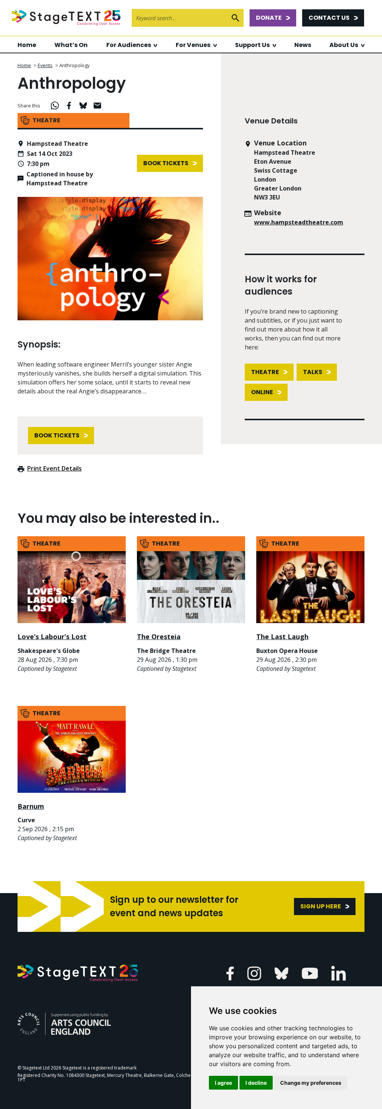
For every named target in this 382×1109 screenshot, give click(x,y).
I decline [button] (256, 1083)
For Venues (193, 45)
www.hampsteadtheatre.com (298, 222)
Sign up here (320, 906)
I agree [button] (223, 1083)
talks (312, 372)
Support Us (252, 45)
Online (262, 392)
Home (27, 45)
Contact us (329, 17)
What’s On (71, 45)
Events (45, 65)
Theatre (265, 372)
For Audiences (128, 45)
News (302, 45)
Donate (269, 17)
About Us (343, 45)
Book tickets (165, 163)
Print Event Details (54, 468)
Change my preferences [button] (310, 1083)
